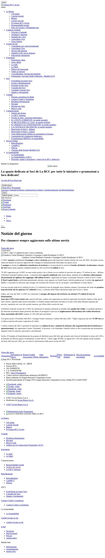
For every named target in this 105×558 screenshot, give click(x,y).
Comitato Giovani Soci (20, 90)
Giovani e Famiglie (19, 32)
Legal (3, 527)
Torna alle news (7, 248)
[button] (52, 7)
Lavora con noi (17, 21)
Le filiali (14, 67)
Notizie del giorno (18, 113)
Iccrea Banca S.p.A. (26, 400)
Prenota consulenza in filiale (22, 97)
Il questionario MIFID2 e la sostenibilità (27, 138)
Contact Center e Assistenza (22, 99)
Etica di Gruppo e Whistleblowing (25, 28)
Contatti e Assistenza (44, 190)
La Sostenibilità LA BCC (21, 157)
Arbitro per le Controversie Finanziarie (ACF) (24, 445)
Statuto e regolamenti (19, 92)
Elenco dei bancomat (19, 69)
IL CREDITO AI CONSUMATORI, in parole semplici (33, 125)
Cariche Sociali (17, 16)
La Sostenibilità (12, 152)
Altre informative (43, 356)
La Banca (10, 11)
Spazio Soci (57, 190)
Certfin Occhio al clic (9, 518)
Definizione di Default (69, 356)
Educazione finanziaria (20, 55)
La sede (14, 65)
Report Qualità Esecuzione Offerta (31, 356)
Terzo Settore (16, 41)
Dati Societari (11, 533)
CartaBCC (15, 145)
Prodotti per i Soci (18, 37)
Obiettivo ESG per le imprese (23, 53)
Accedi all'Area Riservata (11, 180)
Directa (14, 148)
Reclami (14, 104)
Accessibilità (99, 356)
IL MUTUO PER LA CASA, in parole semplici (30, 122)
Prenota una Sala (18, 106)
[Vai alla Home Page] (10, 188)
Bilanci (14, 18)
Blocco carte (16, 108)
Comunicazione (12, 111)
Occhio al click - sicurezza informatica (26, 118)
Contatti (9, 95)
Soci (8, 78)
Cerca (4, 193)
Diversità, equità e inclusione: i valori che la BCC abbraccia (35, 159)
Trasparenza (6, 356)
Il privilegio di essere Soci (21, 81)
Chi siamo (15, 14)
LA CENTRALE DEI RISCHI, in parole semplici (31, 127)
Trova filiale (16, 62)
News (8, 221)
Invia (4, 2)
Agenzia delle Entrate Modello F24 (25, 150)
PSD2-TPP (59, 356)
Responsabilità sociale (20, 25)
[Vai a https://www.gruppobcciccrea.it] (10, 5)
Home (8, 216)
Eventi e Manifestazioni (20, 83)
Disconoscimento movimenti (83, 356)
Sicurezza (10, 531)
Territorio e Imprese (19, 35)
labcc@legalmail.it (18, 373)
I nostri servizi (12, 44)
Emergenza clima (18, 60)
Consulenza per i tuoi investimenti (25, 46)
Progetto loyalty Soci (19, 85)
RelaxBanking (17, 143)
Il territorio (10, 58)
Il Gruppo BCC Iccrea (20, 23)
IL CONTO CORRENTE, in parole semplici (29, 120)
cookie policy (11, 538)
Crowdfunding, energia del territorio (25, 74)
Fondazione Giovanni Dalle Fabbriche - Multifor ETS (33, 76)
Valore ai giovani (18, 71)
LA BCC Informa (18, 115)
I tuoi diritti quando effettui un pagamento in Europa (32, 134)
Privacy (9, 536)
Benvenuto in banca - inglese (23, 132)
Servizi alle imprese (19, 51)
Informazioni (11, 547)
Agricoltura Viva (18, 39)
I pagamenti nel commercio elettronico (26, 136)
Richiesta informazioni (20, 102)
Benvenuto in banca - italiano (23, 129)
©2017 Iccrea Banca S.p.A (17, 404)
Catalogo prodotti (13, 30)
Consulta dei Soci (18, 88)
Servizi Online (12, 141)
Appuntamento (12, 549)
